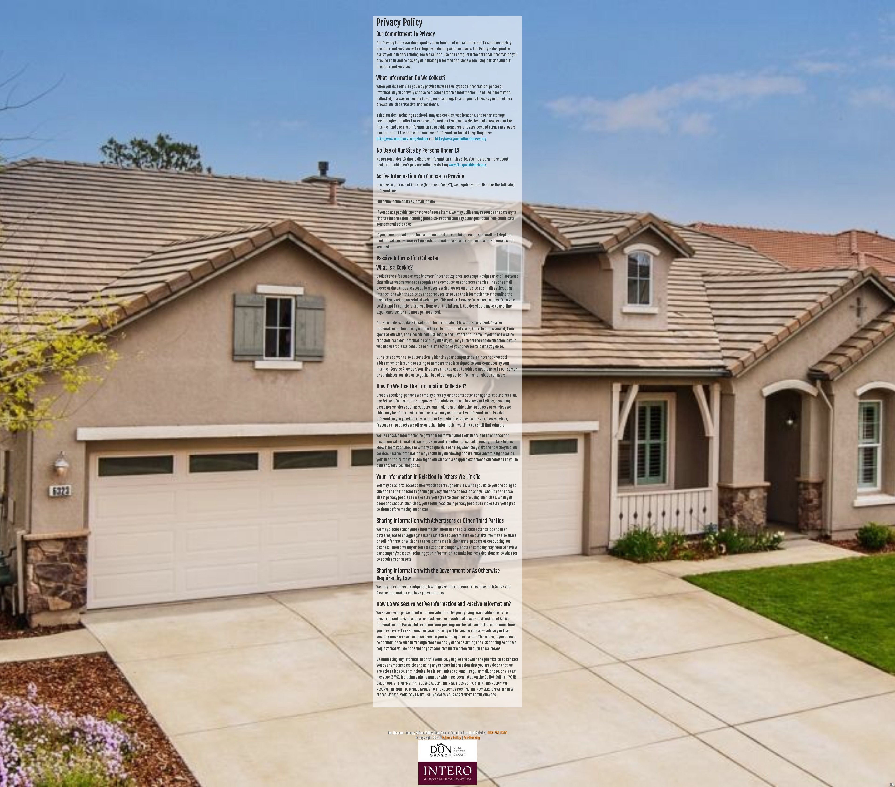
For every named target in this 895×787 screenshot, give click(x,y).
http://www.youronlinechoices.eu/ (460, 139)
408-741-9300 (497, 733)
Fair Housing (471, 738)
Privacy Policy (451, 738)
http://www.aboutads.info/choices (402, 139)
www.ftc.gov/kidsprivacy (467, 165)
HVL (892, 785)
